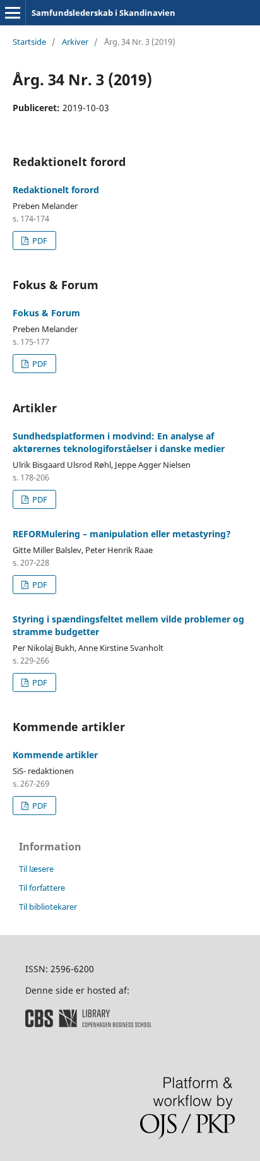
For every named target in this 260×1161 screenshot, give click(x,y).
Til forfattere (42, 887)
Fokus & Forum (46, 313)
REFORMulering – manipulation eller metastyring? (122, 534)
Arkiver (75, 41)
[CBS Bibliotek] (88, 1024)
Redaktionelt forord (56, 190)
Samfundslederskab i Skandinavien (103, 12)
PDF (38, 240)
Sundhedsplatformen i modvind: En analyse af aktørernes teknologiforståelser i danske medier (119, 442)
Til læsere (36, 868)
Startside (29, 41)
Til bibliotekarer (48, 906)
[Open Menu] (12, 12)
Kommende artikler (55, 755)
